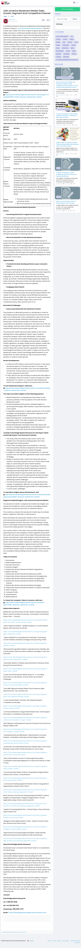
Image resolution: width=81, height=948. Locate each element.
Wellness (66, 57)
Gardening (65, 45)
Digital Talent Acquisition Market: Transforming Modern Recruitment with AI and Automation (67, 144)
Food (12, 16)
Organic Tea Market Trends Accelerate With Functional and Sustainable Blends (66, 174)
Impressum (65, 941)
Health (74, 45)
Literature (65, 48)
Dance (72, 39)
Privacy (59, 941)
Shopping (66, 54)
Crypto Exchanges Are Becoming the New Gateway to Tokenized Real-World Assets (66, 115)
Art (72, 36)
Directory (77, 942)
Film (64, 42)
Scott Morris (60, 125)
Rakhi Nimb (12, 19)
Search (75, 19)
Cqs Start (59, 210)
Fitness (70, 42)
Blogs (5, 16)
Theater (58, 57)
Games (58, 45)
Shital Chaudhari (61, 153)
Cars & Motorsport (62, 36)
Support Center (75, 941)
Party (74, 51)
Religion (58, 54)
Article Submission (61, 95)
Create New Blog (68, 9)
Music (72, 48)
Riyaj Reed (59, 183)
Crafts (65, 39)
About (49, 941)
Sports (74, 54)
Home (57, 48)
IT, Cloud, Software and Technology (67, 60)
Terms (54, 941)
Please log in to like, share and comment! (14, 932)
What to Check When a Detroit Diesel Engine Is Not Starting (66, 202)
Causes (58, 39)
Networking (59, 51)
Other (68, 51)
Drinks (58, 42)
